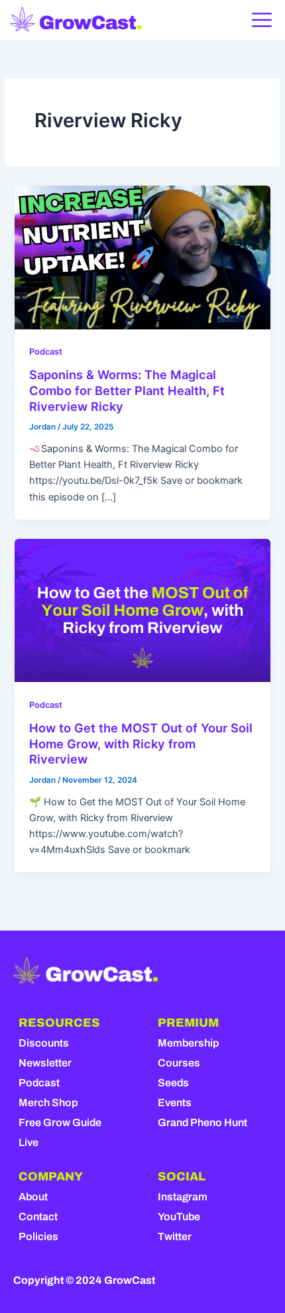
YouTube (179, 1216)
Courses (179, 1062)
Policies (38, 1236)
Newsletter (45, 1062)
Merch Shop (48, 1102)
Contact (38, 1216)
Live (28, 1142)
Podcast (45, 352)
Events (175, 1102)
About (33, 1196)
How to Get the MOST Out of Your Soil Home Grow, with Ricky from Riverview (141, 743)
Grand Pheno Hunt (202, 1122)
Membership (188, 1043)
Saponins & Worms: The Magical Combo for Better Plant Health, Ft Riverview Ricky (127, 390)
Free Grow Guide (60, 1122)
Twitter (175, 1236)
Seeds (173, 1082)
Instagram (182, 1196)
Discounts (44, 1043)
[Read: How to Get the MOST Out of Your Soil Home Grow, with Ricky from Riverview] (142, 610)
